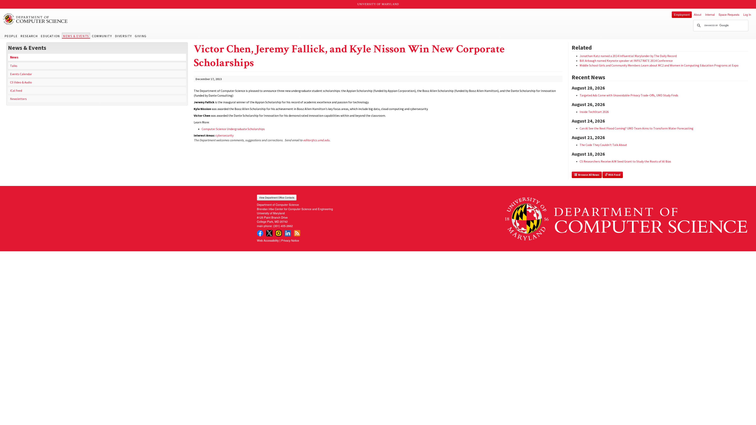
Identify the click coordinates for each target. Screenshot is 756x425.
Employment (682, 14)
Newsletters (18, 99)
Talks (13, 66)
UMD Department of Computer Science (35, 19)
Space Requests (729, 14)
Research (29, 36)
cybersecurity (224, 135)
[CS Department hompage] (626, 217)
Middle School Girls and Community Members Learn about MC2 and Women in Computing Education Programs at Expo (659, 65)
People (11, 36)
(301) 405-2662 (283, 226)
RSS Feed (614, 174)
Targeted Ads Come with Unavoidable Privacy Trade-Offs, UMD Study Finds (629, 95)
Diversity (123, 36)
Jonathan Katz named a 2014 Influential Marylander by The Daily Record (628, 56)
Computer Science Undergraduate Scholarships (233, 129)
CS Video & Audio (21, 82)
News (14, 57)
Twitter (269, 233)
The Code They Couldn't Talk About (603, 145)
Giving (140, 36)
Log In (747, 14)
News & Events (76, 36)
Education (50, 36)
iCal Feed (16, 90)
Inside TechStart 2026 (594, 112)
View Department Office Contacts (276, 197)
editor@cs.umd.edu (316, 140)
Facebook (260, 233)
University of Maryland (378, 4)
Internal (710, 14)
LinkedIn (288, 233)
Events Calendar (21, 74)
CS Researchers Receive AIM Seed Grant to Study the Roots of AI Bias (625, 161)
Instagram (278, 233)
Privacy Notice (290, 240)
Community (102, 36)
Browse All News (588, 174)
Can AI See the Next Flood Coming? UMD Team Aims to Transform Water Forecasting (636, 128)
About (697, 14)
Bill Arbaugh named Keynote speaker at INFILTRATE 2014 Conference (626, 61)
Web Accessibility (268, 240)
